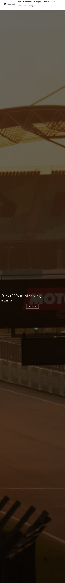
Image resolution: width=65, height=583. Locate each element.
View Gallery (32, 306)
